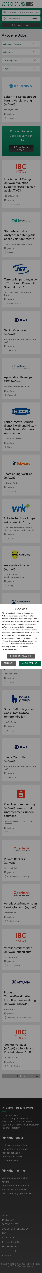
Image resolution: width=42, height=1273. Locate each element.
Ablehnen (8, 663)
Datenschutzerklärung (10, 649)
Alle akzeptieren (30, 663)
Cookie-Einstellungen (21, 656)
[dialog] (21, 636)
